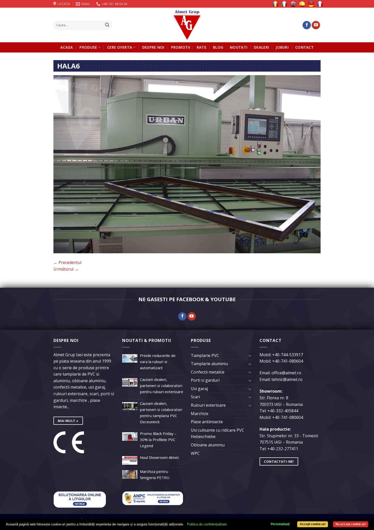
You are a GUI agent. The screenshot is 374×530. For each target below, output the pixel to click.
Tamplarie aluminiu (209, 363)
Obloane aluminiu (208, 445)
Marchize (199, 413)
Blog (218, 47)
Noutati (238, 47)
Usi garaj (199, 388)
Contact (304, 47)
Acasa (66, 47)
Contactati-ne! (279, 461)
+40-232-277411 (282, 449)
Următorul (66, 269)
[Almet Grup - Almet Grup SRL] (187, 25)
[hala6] (187, 164)
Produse (88, 47)
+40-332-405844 (282, 411)
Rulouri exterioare (208, 405)
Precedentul (67, 262)
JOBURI (282, 47)
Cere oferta (119, 47)
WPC (195, 453)
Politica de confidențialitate (207, 524)
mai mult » (68, 420)
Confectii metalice (207, 372)
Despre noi (153, 47)
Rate (201, 47)
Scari (195, 397)
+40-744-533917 (287, 354)
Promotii (180, 47)
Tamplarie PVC (205, 355)
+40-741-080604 (287, 361)
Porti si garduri (205, 380)
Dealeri (261, 47)
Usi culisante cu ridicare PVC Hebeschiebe (217, 433)
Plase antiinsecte (207, 422)
